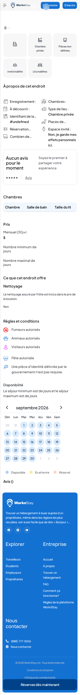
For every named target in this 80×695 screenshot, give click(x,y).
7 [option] (15, 433)
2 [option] (32, 425)
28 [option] (15, 458)
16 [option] (32, 442)
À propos (49, 566)
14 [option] (15, 442)
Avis (28, 177)
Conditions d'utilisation (40, 670)
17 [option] (40, 442)
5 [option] (57, 425)
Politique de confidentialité (40, 677)
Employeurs (13, 572)
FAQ (45, 584)
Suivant (46, 7)
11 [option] (49, 433)
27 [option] (7, 458)
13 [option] (7, 442)
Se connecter (50, 5)
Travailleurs (13, 559)
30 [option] (32, 458)
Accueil (48, 559)
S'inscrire (69, 5)
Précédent (34, 7)
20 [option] (7, 450)
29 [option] (24, 458)
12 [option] (57, 433)
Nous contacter (21, 647)
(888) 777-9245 (21, 641)
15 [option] (24, 442)
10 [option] (40, 433)
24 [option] (40, 450)
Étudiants (12, 566)
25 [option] (48, 450)
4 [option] (49, 425)
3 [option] (40, 425)
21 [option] (15, 450)
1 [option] (23, 425)
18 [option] (48, 442)
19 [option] (57, 442)
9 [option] (32, 433)
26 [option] (57, 450)
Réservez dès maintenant (40, 684)
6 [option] (7, 433)
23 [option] (32, 450)
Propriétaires (14, 579)
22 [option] (24, 450)
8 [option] (24, 433)
